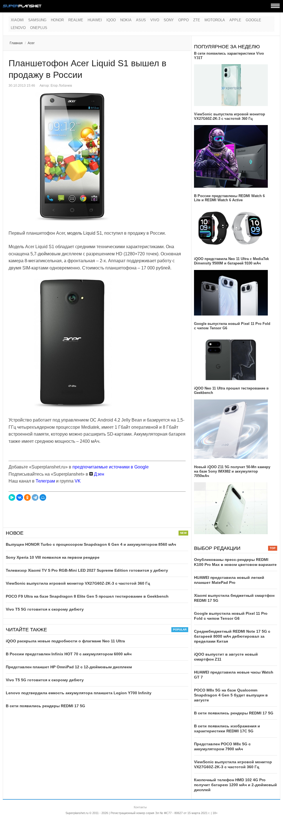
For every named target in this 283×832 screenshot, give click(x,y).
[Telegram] (35, 497)
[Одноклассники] (27, 497)
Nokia (126, 20)
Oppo (183, 20)
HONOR (57, 20)
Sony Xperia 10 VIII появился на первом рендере (52, 557)
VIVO (154, 20)
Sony (169, 20)
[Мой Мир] (43, 497)
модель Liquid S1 (84, 233)
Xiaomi (17, 20)
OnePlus (38, 28)
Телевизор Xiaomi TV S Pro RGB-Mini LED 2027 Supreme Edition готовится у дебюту (87, 570)
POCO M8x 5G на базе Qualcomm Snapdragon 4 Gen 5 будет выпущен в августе (231, 695)
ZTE (196, 20)
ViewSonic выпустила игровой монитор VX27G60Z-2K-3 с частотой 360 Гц (78, 583)
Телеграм (45, 481)
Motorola (215, 20)
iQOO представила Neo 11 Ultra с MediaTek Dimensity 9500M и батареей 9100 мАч (231, 261)
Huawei (95, 20)
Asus (141, 20)
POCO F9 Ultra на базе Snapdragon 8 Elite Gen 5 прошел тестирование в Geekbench (87, 596)
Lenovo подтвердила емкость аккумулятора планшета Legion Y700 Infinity (78, 693)
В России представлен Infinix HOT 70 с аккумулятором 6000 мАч (69, 654)
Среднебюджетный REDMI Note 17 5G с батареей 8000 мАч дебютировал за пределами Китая (232, 636)
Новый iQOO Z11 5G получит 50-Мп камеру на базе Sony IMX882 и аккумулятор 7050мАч (232, 471)
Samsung (37, 20)
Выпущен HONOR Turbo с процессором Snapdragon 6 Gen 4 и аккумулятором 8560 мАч (91, 544)
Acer (31, 43)
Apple (235, 20)
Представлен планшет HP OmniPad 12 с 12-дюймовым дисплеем (69, 667)
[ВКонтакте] (19, 497)
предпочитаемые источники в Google (110, 467)
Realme (75, 20)
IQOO (111, 20)
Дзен (98, 474)
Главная (16, 43)
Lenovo (18, 28)
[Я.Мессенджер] (12, 497)
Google (253, 20)
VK (78, 481)
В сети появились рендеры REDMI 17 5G (45, 706)
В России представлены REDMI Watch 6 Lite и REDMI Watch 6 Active (229, 198)
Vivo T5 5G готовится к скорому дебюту (45, 609)
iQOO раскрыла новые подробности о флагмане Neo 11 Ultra (65, 641)
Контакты (140, 807)
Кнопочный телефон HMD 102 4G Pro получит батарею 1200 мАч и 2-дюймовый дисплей (235, 785)
